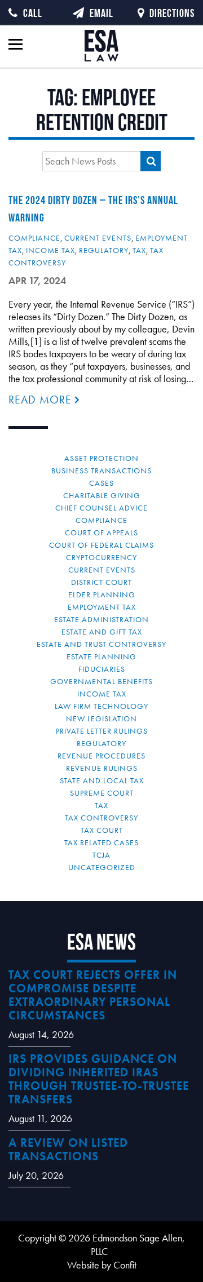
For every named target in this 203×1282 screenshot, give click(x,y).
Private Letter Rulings (102, 731)
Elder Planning (101, 594)
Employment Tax (102, 607)
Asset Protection (101, 458)
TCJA (101, 855)
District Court (101, 582)
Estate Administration (101, 619)
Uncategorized (101, 867)
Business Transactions (101, 470)
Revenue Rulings (102, 768)
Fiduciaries (101, 669)
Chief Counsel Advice (101, 508)
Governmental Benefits (101, 681)
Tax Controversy (101, 818)
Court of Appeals (101, 532)
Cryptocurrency (101, 557)
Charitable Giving (101, 495)
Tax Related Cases (101, 842)
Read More (41, 399)
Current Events (97, 238)
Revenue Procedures (101, 756)
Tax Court (102, 830)
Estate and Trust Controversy (101, 644)
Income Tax (50, 250)
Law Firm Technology (101, 706)
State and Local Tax (102, 780)
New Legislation (101, 718)
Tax (139, 250)
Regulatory (104, 250)
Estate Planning (101, 656)
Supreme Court (102, 793)
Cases (101, 483)
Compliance (34, 238)
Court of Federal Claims (101, 545)
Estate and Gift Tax (101, 632)
